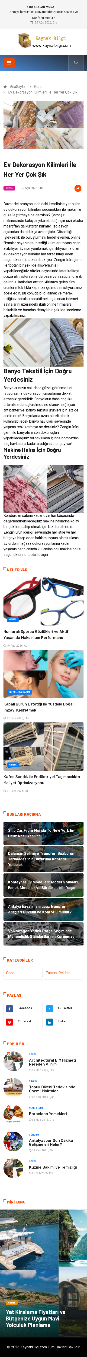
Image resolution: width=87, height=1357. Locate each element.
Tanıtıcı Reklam (58, 973)
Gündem (34, 1134)
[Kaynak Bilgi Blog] (43, 40)
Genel (38, 86)
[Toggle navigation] (9, 62)
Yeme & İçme (36, 1108)
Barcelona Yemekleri (48, 1113)
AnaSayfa (17, 86)
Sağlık (33, 1081)
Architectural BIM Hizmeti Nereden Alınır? (52, 1061)
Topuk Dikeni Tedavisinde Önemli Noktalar (52, 1088)
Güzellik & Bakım (19, 692)
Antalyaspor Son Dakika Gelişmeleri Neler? (51, 1142)
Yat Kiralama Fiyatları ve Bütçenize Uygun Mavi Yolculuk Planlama (35, 1318)
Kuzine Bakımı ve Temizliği (53, 1167)
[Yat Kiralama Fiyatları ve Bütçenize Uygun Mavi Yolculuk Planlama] (43, 1273)
